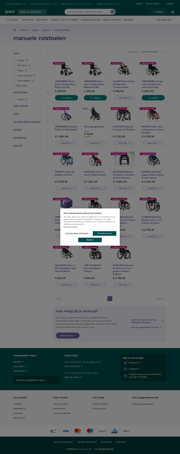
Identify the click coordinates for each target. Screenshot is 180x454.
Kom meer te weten (71, 227)
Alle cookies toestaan (104, 233)
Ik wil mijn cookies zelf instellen (76, 233)
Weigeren (90, 240)
